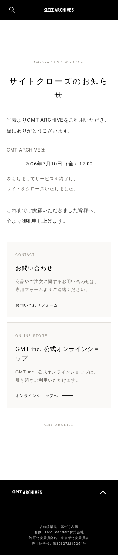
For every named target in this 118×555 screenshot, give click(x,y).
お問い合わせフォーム (36, 305)
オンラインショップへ (36, 395)
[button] (12, 10)
